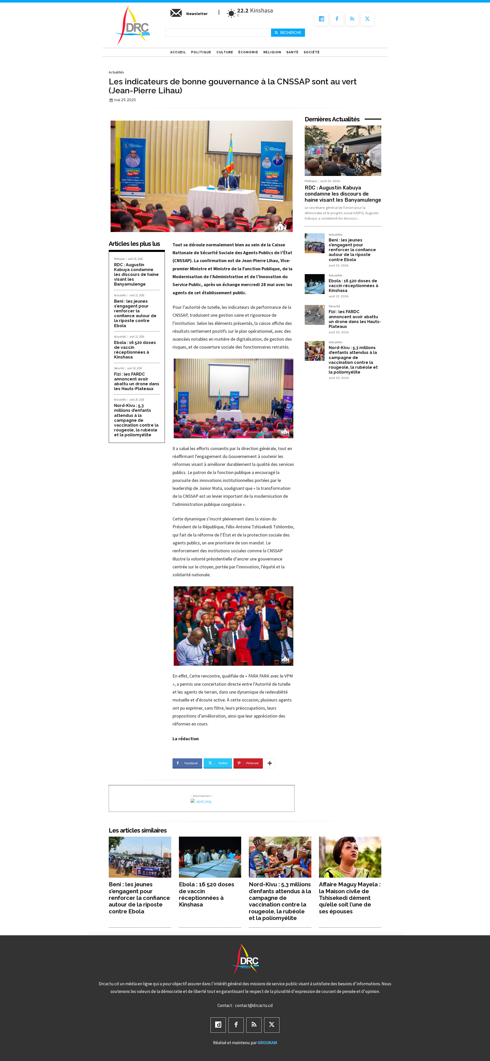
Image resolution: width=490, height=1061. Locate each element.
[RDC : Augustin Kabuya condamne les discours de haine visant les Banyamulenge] (343, 150)
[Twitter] (367, 19)
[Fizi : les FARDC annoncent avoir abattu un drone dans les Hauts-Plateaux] (315, 315)
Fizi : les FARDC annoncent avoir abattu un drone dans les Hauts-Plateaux (136, 381)
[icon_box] (188, 15)
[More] (269, 763)
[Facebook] (336, 19)
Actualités (116, 72)
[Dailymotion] (321, 19)
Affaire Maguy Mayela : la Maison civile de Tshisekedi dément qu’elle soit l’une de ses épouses (350, 898)
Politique (119, 259)
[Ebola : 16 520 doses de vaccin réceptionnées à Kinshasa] (315, 284)
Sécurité (119, 368)
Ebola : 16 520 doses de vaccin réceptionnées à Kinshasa (135, 350)
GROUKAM (267, 1042)
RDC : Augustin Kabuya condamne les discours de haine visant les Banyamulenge (136, 274)
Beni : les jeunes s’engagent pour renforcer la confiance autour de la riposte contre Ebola (135, 313)
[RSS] (352, 19)
